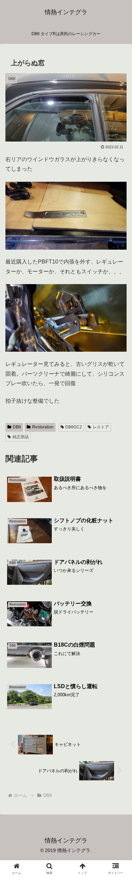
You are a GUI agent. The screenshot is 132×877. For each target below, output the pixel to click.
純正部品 (21, 436)
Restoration (42, 427)
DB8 (17, 427)
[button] (119, 819)
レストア (101, 427)
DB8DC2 (73, 427)
